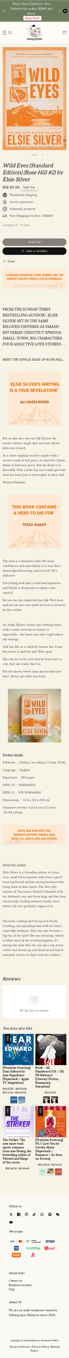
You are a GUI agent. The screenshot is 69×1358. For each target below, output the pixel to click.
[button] (4, 33)
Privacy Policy (40, 1346)
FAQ (12, 1289)
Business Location (20, 1285)
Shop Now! (32, 18)
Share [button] (11, 261)
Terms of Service (20, 1346)
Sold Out (34, 242)
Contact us (15, 1280)
